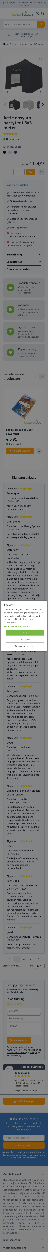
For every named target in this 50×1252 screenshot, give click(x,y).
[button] (24, 626)
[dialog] (24, 626)
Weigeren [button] (25, 640)
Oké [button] (25, 632)
